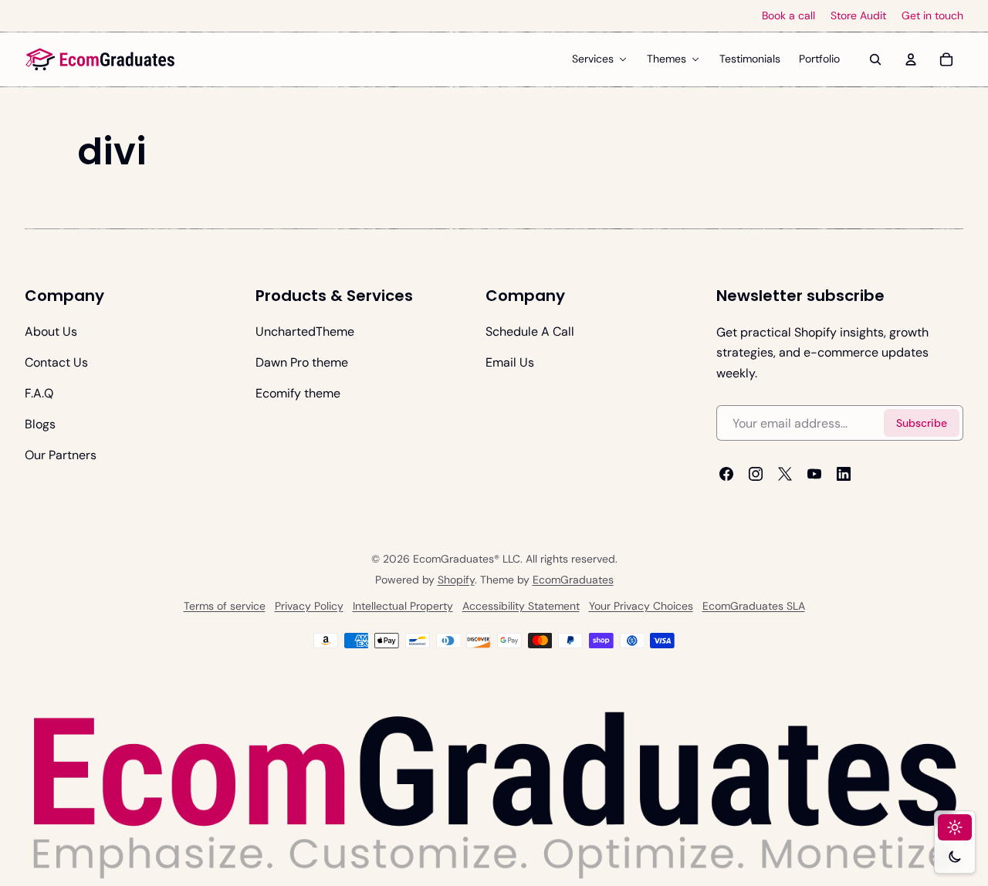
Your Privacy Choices (641, 606)
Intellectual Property (403, 606)
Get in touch (932, 15)
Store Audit (858, 15)
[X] (785, 474)
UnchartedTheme (304, 331)
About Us (51, 331)
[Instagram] (755, 474)
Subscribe (921, 423)
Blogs (40, 424)
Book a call (788, 15)
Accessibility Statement (521, 606)
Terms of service (225, 606)
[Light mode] (955, 827)
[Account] (911, 59)
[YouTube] (814, 474)
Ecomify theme (297, 393)
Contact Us (56, 362)
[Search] (875, 59)
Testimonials (749, 59)
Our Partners (60, 455)
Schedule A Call (530, 331)
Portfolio (819, 59)
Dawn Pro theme (301, 362)
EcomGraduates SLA (753, 606)
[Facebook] (726, 474)
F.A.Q (39, 393)
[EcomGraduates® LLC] (100, 59)
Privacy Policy (309, 606)
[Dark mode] (955, 857)
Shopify (456, 580)
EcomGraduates (573, 580)
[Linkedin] (843, 474)
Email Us (510, 362)
